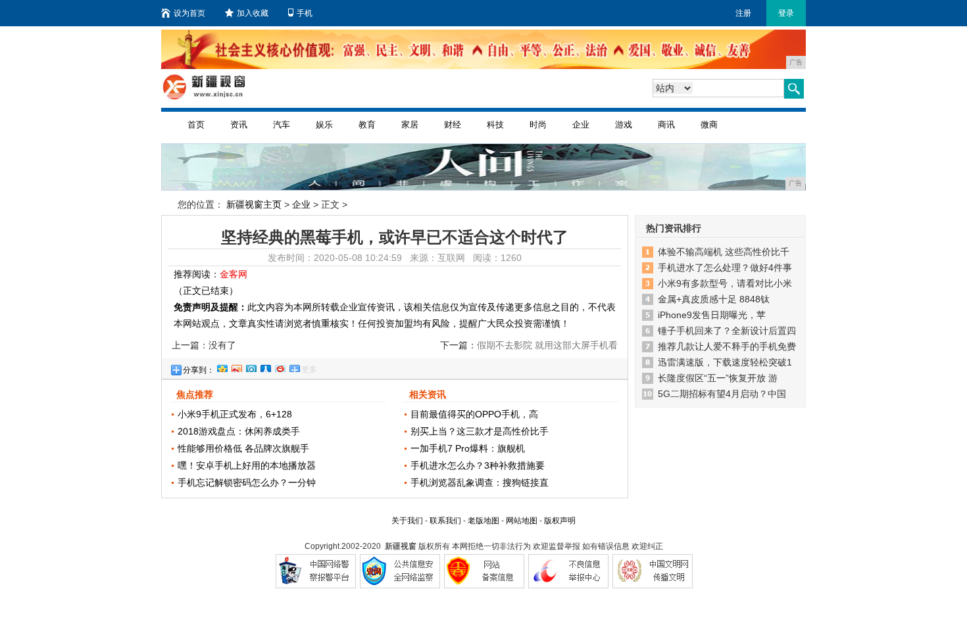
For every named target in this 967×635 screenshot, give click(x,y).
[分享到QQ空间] (221, 367)
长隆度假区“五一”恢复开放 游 (718, 378)
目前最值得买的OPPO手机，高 (474, 414)
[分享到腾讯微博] (250, 367)
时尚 (538, 124)
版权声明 (560, 520)
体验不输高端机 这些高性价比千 (723, 252)
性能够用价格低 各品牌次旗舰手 (243, 448)
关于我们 (407, 520)
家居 (409, 124)
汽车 (281, 124)
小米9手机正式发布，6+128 (235, 414)
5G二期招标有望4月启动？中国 (722, 393)
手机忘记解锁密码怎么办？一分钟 (247, 482)
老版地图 (483, 520)
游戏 (623, 124)
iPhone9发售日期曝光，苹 (712, 315)
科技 (495, 124)
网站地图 (521, 520)
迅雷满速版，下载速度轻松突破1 (725, 362)
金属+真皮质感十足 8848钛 (714, 299)
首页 (196, 124)
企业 (580, 124)
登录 (786, 13)
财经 (452, 124)
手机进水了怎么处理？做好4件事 (725, 267)
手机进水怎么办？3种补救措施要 (477, 465)
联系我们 (445, 520)
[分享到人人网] (265, 367)
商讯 (666, 124)
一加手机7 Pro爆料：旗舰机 (467, 448)
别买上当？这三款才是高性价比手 (479, 431)
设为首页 (189, 13)
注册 (743, 13)
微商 (709, 124)
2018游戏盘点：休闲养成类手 (239, 431)
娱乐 (324, 124)
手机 (304, 13)
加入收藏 (252, 13)
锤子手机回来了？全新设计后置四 (727, 330)
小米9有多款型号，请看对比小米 (725, 283)
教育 (367, 124)
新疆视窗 (400, 546)
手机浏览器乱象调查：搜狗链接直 (479, 482)
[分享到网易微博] (279, 367)
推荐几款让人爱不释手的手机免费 (727, 346)
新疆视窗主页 (254, 204)
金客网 (233, 274)
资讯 (238, 124)
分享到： (198, 370)
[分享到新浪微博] (236, 367)
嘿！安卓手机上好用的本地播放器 (247, 465)
